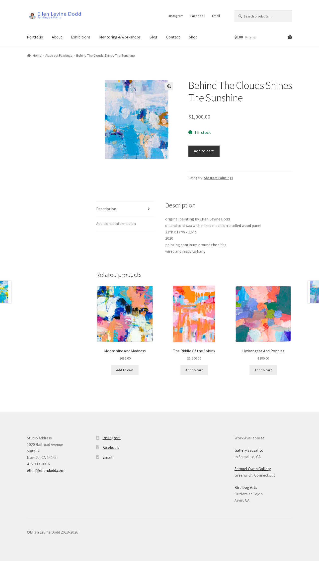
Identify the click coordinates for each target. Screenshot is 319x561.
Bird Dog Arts (246, 487)
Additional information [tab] (116, 223)
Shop (193, 36)
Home (37, 55)
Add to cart (204, 150)
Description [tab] (106, 208)
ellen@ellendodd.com (45, 470)
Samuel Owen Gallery (253, 468)
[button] (169, 86)
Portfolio (35, 36)
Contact (173, 36)
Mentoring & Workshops (120, 36)
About (57, 36)
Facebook (197, 15)
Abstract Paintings (59, 55)
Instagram (175, 15)
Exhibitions (80, 36)
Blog (153, 36)
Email (216, 15)
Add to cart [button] (125, 370)
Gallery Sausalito (249, 450)
